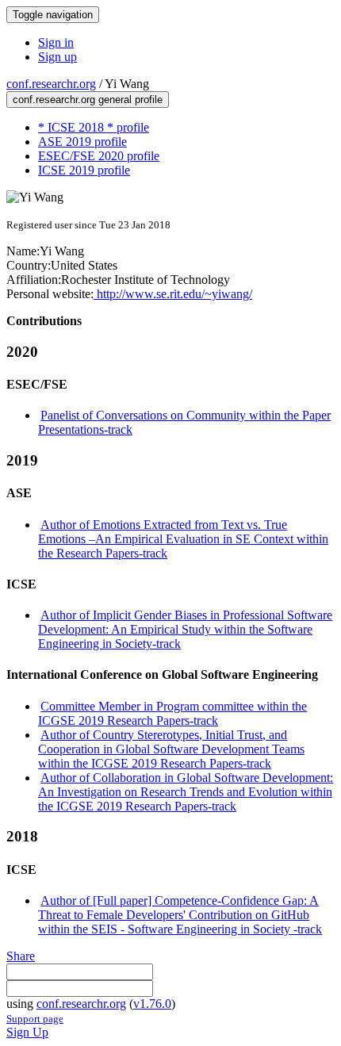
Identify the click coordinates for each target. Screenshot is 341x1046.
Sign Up (27, 1032)
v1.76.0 (152, 1003)
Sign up (57, 56)
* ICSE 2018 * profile (93, 127)
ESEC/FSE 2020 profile (98, 156)
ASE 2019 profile (82, 141)
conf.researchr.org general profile (88, 99)
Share (20, 956)
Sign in (56, 42)
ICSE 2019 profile (84, 170)
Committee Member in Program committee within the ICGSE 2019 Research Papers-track (172, 713)
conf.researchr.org (51, 83)
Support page (34, 1019)
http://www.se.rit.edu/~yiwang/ (173, 294)
